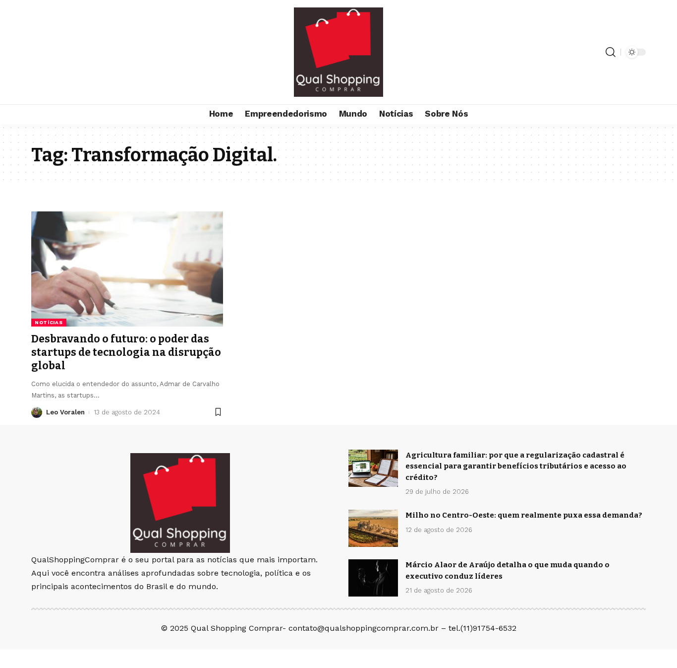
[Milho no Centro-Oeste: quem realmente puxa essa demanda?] (373, 528)
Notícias (49, 322)
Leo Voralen (65, 412)
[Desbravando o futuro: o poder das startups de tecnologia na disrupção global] (127, 269)
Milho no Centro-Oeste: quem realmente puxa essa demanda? (523, 515)
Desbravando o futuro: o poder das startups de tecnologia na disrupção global (126, 353)
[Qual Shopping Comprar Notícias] (338, 52)
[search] (611, 52)
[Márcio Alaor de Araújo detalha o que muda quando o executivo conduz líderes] (373, 578)
